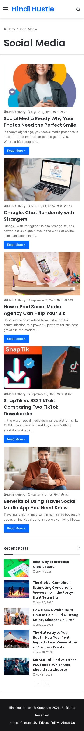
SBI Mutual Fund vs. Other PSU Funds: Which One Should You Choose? (54, 665)
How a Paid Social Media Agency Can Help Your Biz (34, 309)
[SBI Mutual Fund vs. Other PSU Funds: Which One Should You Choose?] (16, 666)
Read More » (16, 150)
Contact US (28, 722)
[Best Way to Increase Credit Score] (16, 568)
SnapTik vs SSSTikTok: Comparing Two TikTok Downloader (31, 407)
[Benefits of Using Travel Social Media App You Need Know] (42, 468)
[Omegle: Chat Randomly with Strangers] (42, 179)
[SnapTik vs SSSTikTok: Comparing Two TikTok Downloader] (42, 367)
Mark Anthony (16, 112)
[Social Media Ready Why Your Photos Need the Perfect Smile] (42, 85)
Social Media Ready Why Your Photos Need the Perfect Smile (40, 121)
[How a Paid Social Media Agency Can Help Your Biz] (42, 273)
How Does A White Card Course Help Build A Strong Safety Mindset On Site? (55, 615)
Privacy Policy (49, 722)
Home (11, 29)
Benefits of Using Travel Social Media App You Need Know (39, 504)
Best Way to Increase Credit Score (51, 564)
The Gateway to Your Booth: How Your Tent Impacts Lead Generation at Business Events (55, 640)
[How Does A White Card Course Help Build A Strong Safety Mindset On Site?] (16, 616)
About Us (68, 722)
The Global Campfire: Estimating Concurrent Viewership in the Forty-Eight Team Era (53, 590)
